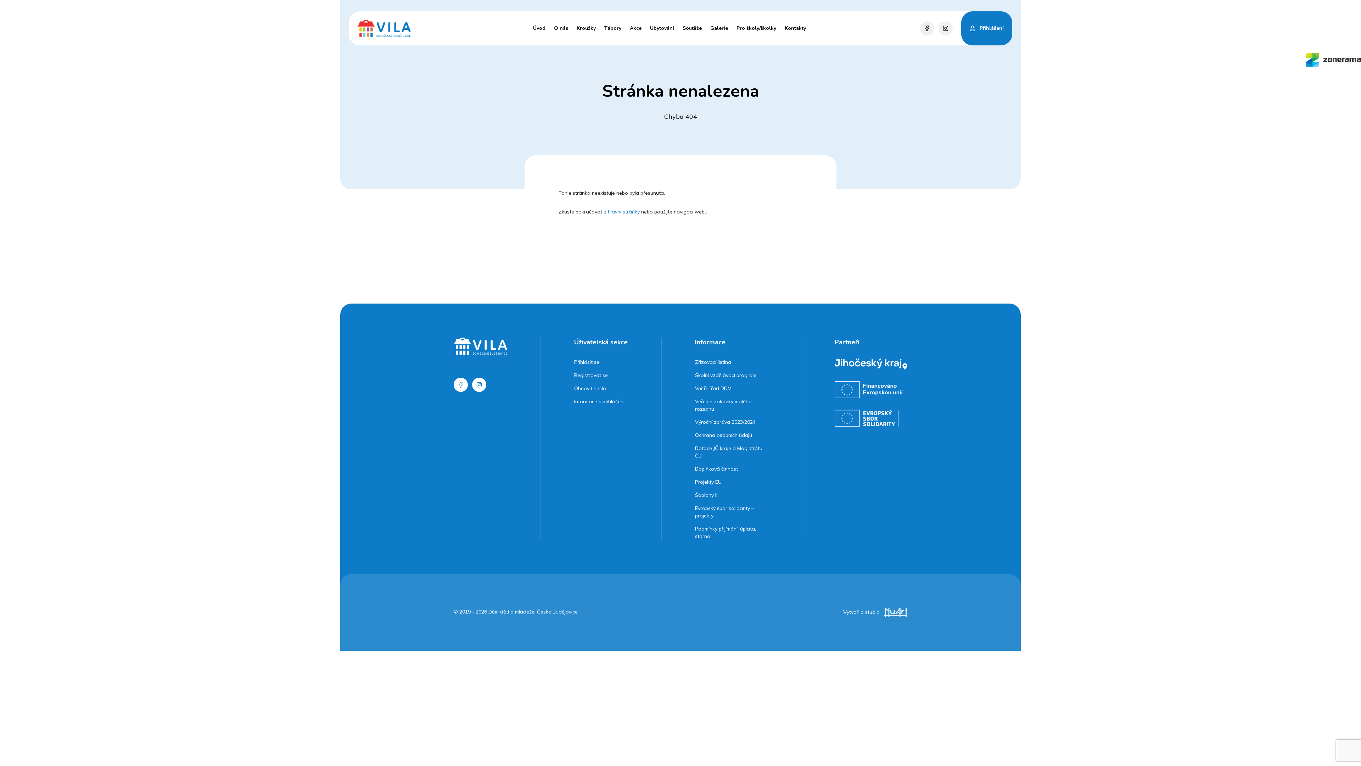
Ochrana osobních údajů (723, 435)
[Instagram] (946, 28)
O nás (561, 28)
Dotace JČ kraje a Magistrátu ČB (728, 452)
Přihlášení (992, 28)
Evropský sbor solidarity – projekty (724, 512)
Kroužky (586, 28)
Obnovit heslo (590, 388)
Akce (636, 28)
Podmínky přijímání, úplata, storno (725, 532)
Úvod (539, 28)
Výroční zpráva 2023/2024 (725, 422)
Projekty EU (708, 482)
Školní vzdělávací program (725, 375)
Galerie (719, 28)
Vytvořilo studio (862, 612)
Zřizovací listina (713, 362)
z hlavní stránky (622, 212)
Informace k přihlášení (599, 401)
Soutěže (692, 28)
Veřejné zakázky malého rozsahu (723, 405)
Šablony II (706, 495)
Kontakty (795, 28)
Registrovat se (591, 375)
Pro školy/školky (756, 28)
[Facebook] (927, 28)
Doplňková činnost (716, 469)
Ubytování (662, 28)
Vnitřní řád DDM (713, 388)
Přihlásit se (586, 362)
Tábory (612, 28)
